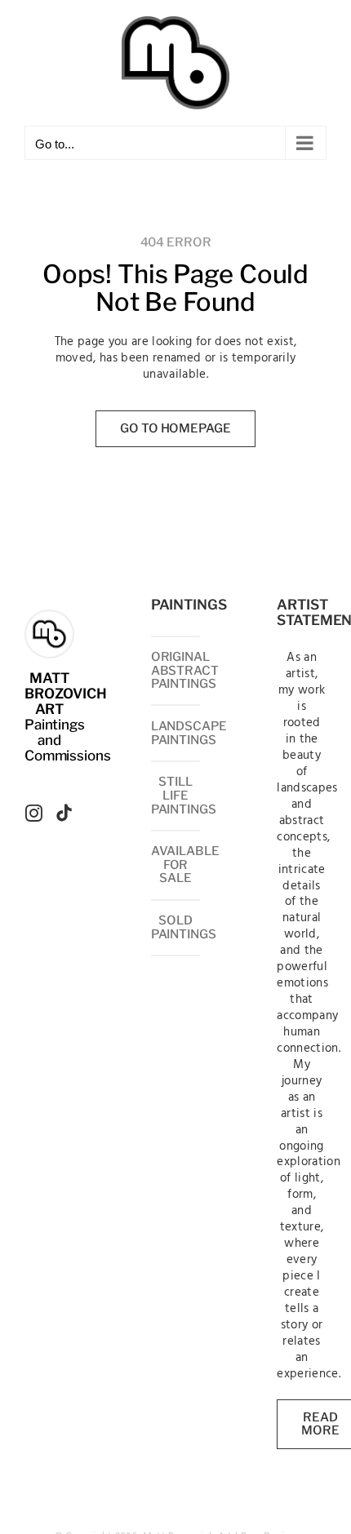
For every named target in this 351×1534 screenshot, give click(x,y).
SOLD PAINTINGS (183, 927)
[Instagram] (33, 813)
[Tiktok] (64, 813)
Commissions (67, 755)
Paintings (54, 724)
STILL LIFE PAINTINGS (183, 795)
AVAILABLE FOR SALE (185, 864)
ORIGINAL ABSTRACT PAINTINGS (185, 670)
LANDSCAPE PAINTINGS (189, 733)
